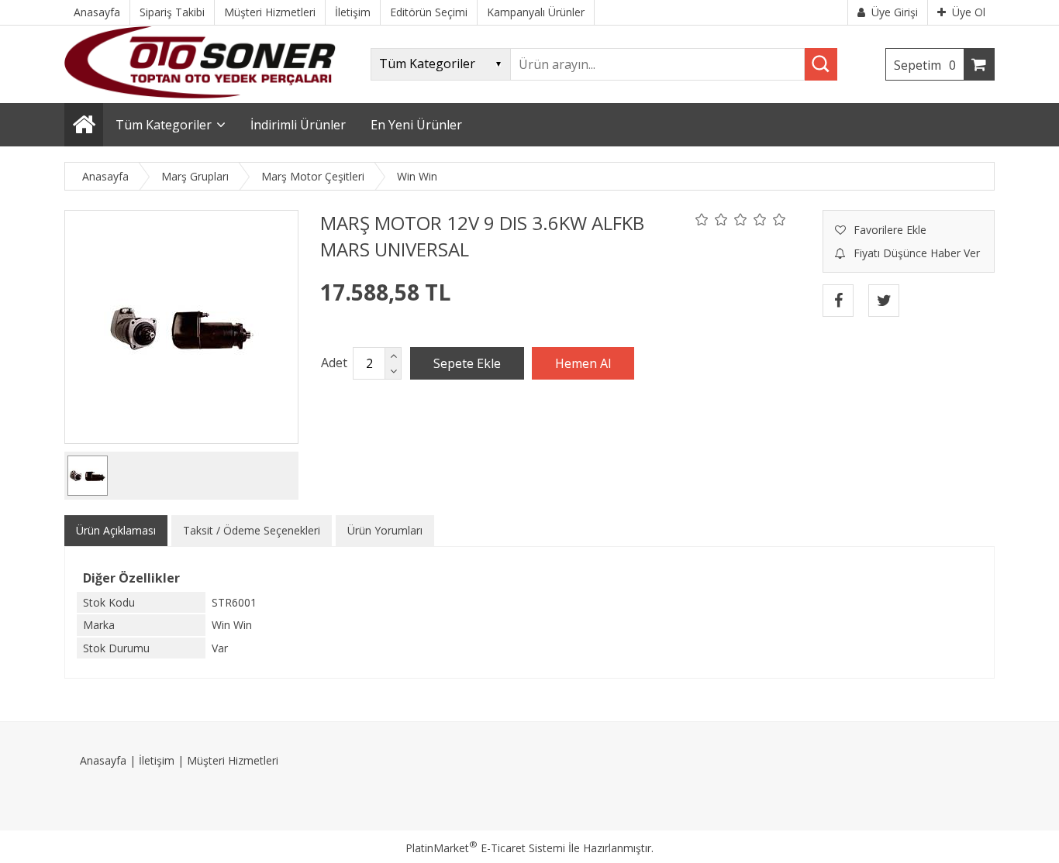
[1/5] (702, 219)
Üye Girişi (894, 12)
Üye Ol (968, 12)
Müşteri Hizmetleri (232, 760)
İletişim (156, 760)
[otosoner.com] (200, 94)
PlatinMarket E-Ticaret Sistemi (485, 848)
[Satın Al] (583, 363)
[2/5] (711, 219)
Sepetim (925, 65)
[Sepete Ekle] (467, 363)
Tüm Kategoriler (164, 124)
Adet (334, 362)
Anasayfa (103, 760)
